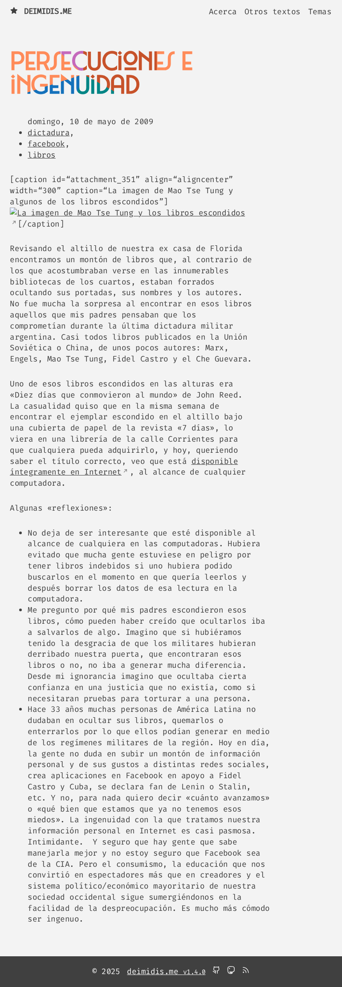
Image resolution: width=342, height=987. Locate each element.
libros (42, 155)
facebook (46, 143)
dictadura (48, 132)
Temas (319, 11)
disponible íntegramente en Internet (124, 467)
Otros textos (272, 11)
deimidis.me (48, 11)
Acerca (223, 11)
